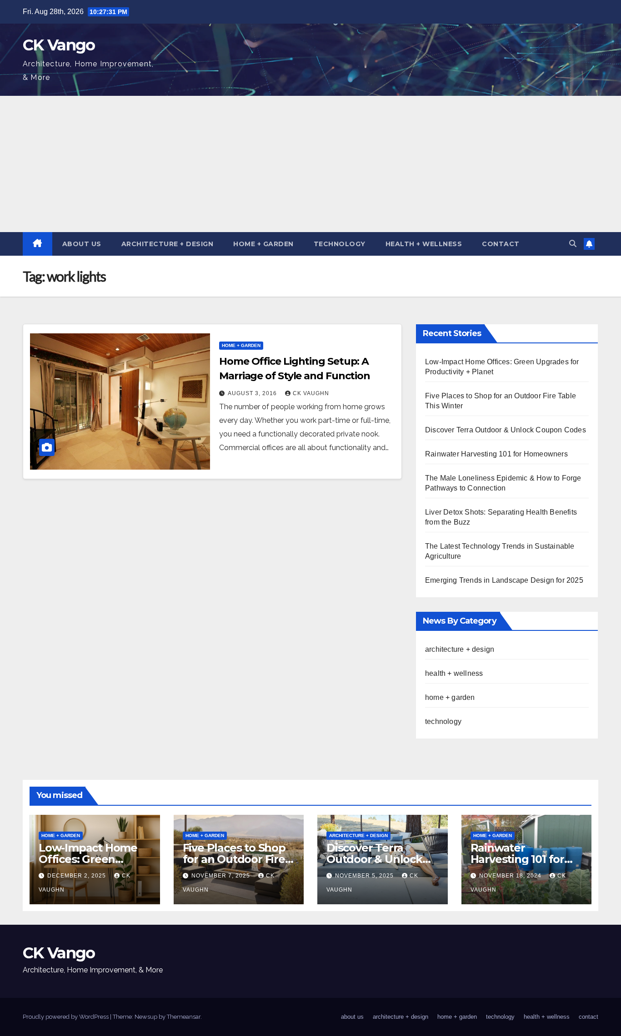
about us (81, 244)
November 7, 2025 (221, 875)
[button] (572, 244)
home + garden (263, 244)
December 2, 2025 (77, 875)
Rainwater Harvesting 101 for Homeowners (496, 454)
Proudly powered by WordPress (66, 1016)
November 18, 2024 (511, 875)
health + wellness (424, 244)
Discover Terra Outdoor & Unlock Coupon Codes (505, 430)
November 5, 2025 (365, 875)
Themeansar (183, 1016)
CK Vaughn (311, 393)
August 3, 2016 (253, 393)
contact (501, 244)
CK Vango (59, 45)
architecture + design (167, 244)
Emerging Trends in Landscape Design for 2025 (504, 580)
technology (340, 244)
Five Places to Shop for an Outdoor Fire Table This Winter (234, 859)
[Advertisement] (310, 164)
